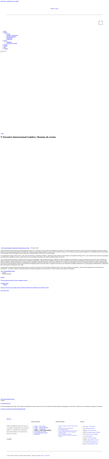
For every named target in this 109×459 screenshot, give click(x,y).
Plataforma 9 (37, 434)
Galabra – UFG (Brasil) (39, 428)
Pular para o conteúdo (6, 1)
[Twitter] (7, 8)
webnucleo (47, 455)
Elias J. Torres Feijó (90, 426)
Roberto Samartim (90, 428)
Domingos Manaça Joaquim (93, 432)
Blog (2, 133)
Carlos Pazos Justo (92, 430)
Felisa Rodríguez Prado (92, 443)
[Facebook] (6, 8)
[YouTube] (9, 8)
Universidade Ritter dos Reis (41, 432)
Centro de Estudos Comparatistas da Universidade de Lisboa (66, 429)
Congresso (5, 271)
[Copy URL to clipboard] (26, 275)
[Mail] (10, 8)
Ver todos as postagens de (13, 409)
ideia (42, 455)
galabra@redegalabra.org (92, 441)
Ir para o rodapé (15, 1)
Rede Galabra (11, 271)
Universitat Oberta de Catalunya (65, 434)
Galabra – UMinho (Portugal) (41, 427)
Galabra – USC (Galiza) (39, 426)
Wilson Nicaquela (92, 438)
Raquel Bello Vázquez (93, 439)
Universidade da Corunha (40, 431)
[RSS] (11, 8)
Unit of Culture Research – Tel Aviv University (68, 430)
